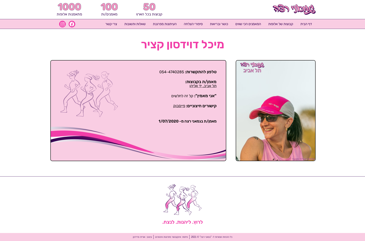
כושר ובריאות (219, 24)
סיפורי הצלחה (193, 24)
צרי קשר (111, 24)
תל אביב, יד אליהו (203, 86)
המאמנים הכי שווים (248, 24)
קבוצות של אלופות (280, 24)
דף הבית (306, 24)
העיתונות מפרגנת (165, 24)
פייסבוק (179, 105)
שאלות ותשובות (135, 24)
